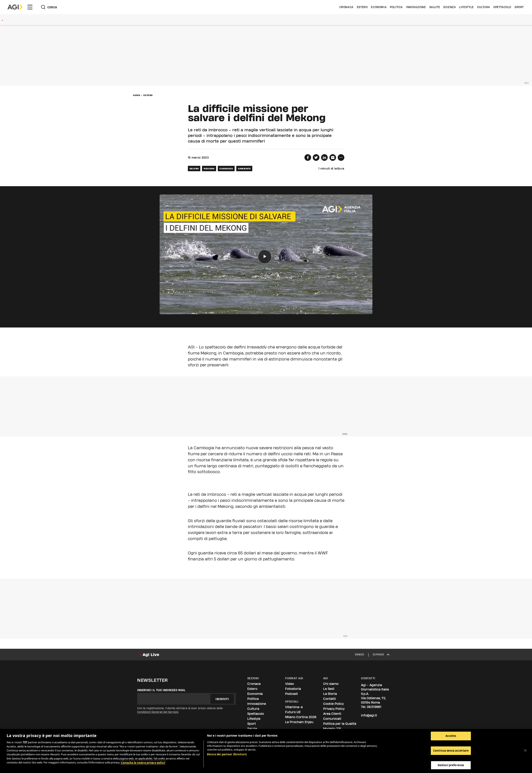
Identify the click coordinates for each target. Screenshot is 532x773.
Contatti (329, 699)
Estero (362, 7)
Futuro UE (293, 712)
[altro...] (341, 157)
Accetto (451, 736)
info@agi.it (369, 715)
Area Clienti (332, 714)
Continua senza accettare (451, 750)
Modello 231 (332, 729)
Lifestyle (466, 7)
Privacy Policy (334, 709)
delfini (194, 168)
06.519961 (374, 707)
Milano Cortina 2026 (300, 717)
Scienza (449, 7)
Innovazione (416, 7)
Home (136, 95)
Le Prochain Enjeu (299, 722)
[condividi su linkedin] (324, 157)
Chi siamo (331, 684)
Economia (379, 7)
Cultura (483, 7)
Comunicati (332, 719)
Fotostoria (293, 689)
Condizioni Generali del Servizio (158, 712)
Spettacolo (502, 7)
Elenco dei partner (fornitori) (227, 754)
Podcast (291, 694)
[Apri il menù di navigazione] (30, 7)
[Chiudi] (525, 750)
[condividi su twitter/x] (316, 157)
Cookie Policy (333, 704)
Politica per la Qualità (339, 724)
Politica (396, 7)
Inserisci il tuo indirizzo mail (161, 690)
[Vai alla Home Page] (15, 7)
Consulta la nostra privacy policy (143, 762)
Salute (434, 7)
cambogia (226, 168)
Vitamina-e (294, 707)
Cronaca (346, 7)
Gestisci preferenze (451, 765)
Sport (519, 7)
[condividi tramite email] (332, 157)
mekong (209, 168)
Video (289, 684)
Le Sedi (328, 689)
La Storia (330, 694)
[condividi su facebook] (307, 157)
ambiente (244, 168)
